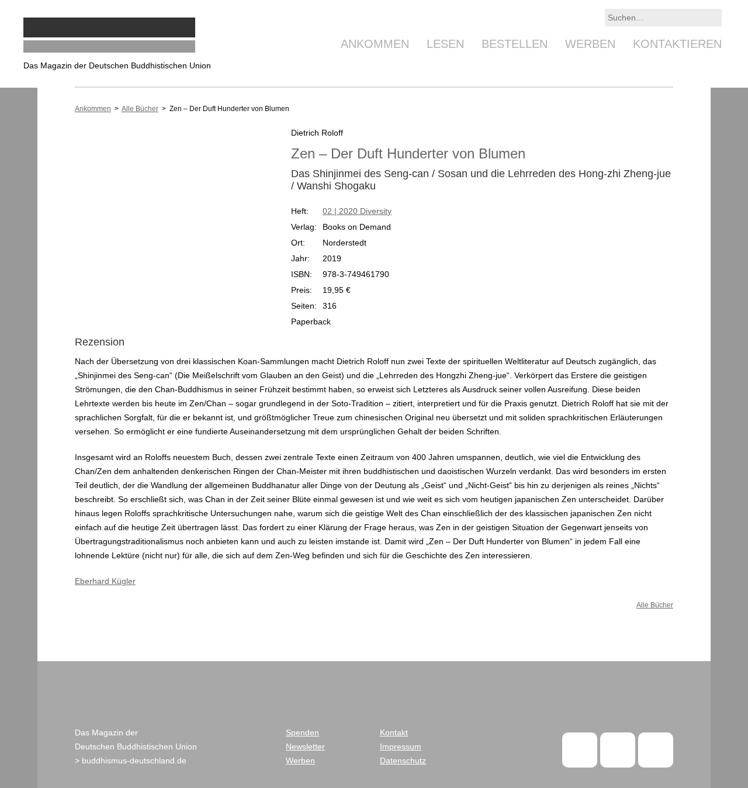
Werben (590, 43)
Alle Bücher (140, 109)
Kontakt (394, 732)
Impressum (400, 746)
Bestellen (515, 43)
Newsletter (305, 746)
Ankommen (375, 43)
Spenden (302, 732)
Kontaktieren (677, 43)
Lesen (445, 43)
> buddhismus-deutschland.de (130, 760)
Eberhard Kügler (105, 581)
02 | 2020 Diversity (357, 211)
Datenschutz (403, 760)
